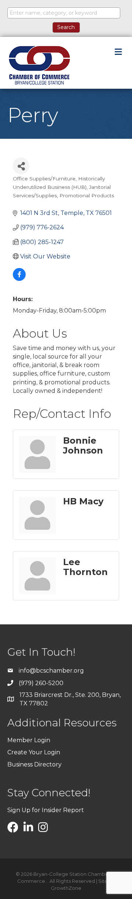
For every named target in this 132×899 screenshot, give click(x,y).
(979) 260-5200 (41, 683)
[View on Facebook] (19, 278)
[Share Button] (21, 166)
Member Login (28, 740)
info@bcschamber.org (51, 670)
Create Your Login (33, 752)
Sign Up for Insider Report (45, 810)
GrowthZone (66, 888)
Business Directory (34, 764)
